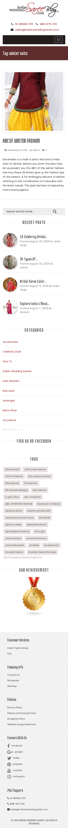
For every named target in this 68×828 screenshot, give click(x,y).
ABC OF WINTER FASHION (21, 140)
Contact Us (13, 674)
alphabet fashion (36, 524)
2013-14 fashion (14, 476)
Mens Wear (10, 410)
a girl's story (12, 497)
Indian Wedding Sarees (17, 371)
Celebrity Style (12, 351)
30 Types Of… (29, 259)
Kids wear (9, 391)
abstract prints (13, 510)
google (19, 751)
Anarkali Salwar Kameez (42, 552)
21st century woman (39, 476)
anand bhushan (14, 545)
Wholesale (13, 680)
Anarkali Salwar (14, 552)
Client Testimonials (17, 648)
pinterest (17, 764)
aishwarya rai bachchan (19, 517)
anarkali (34, 545)
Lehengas (9, 400)
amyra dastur (13, 538)
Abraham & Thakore (48, 503)
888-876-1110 (48, 24)
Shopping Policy (16, 718)
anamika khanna (36, 538)
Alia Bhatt (44, 517)
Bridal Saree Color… (33, 281)
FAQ (9, 653)
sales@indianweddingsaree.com (37, 30)
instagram (19, 776)
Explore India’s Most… (35, 303)
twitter (16, 757)
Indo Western (11, 381)
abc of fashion (32, 497)
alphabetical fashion (17, 531)
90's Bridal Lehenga (16, 490)
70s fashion (30, 483)
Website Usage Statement (21, 724)
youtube (17, 770)
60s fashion (12, 483)
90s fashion (39, 490)
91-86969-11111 (24, 24)
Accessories (10, 342)
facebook (17, 745)
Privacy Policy (14, 707)
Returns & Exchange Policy (21, 713)
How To (7, 361)
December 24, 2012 (17, 150)
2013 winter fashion (35, 469)
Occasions (9, 420)
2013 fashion (12, 469)
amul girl (39, 531)
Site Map (12, 686)
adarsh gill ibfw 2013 (38, 510)
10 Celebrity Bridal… (34, 236)
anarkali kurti (51, 545)
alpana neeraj (13, 524)
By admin (35, 150)
